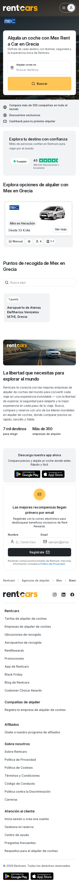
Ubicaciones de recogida (23, 634)
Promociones (14, 658)
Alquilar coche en (26, 64)
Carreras (11, 799)
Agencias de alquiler (35, 580)
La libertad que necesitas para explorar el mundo (33, 376)
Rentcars (9, 580)
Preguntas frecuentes (20, 843)
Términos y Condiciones (22, 775)
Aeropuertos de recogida (23, 642)
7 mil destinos (14, 429)
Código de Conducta (20, 783)
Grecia (73, 580)
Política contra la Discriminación (27, 791)
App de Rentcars (17, 666)
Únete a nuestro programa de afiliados (32, 732)
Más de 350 (42, 429)
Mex (59, 580)
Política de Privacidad (52, 563)
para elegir (10, 433)
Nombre (13, 534)
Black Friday (13, 674)
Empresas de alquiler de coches (28, 626)
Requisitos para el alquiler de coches (31, 851)
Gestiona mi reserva (19, 827)
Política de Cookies (19, 767)
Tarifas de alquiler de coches (26, 618)
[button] (19, 161)
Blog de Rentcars (17, 682)
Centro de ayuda (17, 835)
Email (44, 534)
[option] (15, 241)
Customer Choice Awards (23, 690)
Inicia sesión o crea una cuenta (27, 819)
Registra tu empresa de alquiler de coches (35, 710)
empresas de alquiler (46, 433)
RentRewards (14, 650)
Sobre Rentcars (16, 752)
